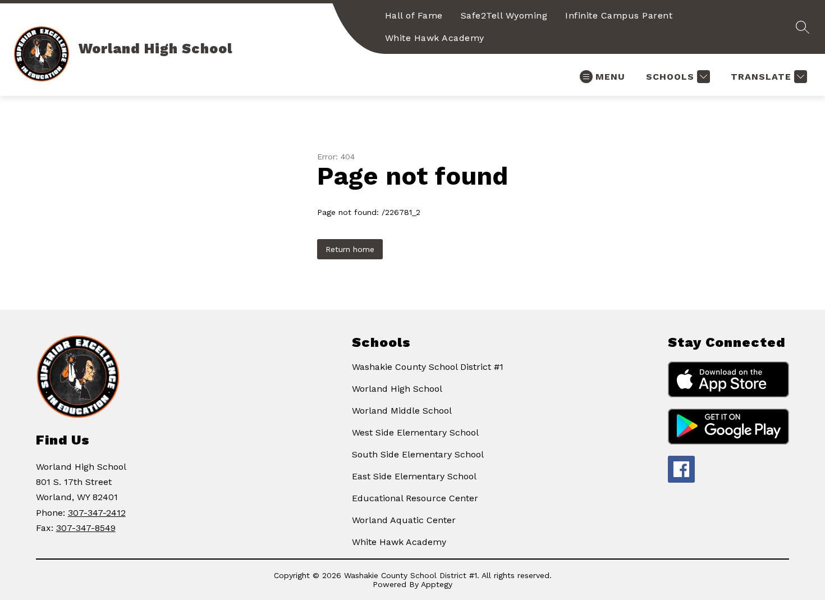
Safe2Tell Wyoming (504, 15)
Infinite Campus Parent (618, 15)
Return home (350, 249)
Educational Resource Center (415, 498)
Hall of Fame (414, 15)
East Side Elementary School (414, 476)
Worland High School (397, 388)
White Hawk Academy (434, 38)
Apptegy (436, 584)
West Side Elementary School (415, 432)
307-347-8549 (86, 528)
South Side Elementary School (418, 454)
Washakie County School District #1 (427, 366)
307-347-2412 (97, 512)
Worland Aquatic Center (404, 520)
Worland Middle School (402, 410)
